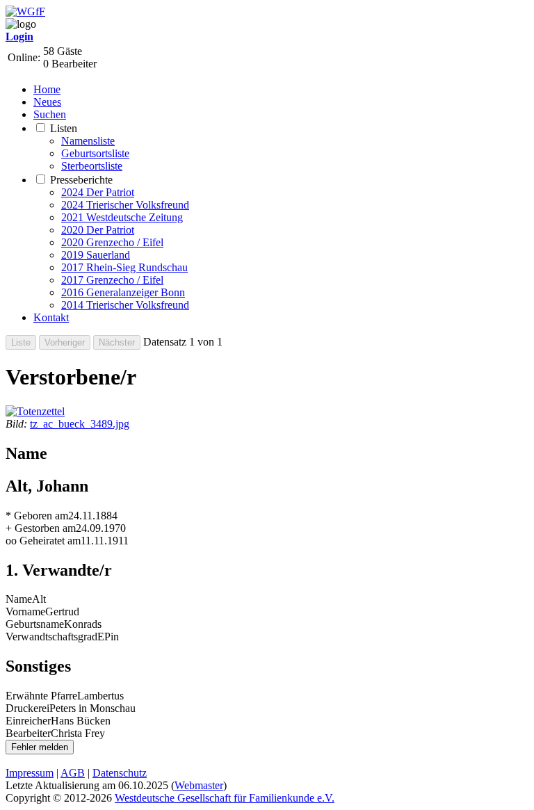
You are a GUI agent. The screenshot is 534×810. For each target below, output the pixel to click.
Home (46, 89)
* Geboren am (37, 515)
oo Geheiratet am (43, 540)
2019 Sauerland (95, 255)
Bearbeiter (28, 733)
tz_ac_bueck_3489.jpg (79, 424)
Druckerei (27, 708)
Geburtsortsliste (95, 153)
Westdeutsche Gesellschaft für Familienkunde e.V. (224, 798)
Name (19, 599)
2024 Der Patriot (97, 192)
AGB (72, 773)
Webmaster (199, 785)
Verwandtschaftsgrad (51, 636)
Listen (63, 128)
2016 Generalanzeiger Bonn (123, 292)
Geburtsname (35, 624)
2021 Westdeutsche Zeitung (122, 217)
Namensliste (88, 141)
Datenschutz (119, 773)
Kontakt (51, 317)
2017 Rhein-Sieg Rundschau (124, 267)
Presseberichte (81, 180)
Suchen (49, 114)
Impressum (30, 773)
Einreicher (28, 721)
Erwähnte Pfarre (41, 696)
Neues (47, 102)
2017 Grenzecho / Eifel (112, 280)
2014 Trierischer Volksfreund (125, 305)
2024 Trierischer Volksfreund (125, 205)
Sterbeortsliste (91, 166)
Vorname (25, 611)
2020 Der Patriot (97, 230)
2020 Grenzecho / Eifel (112, 242)
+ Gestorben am (41, 528)
